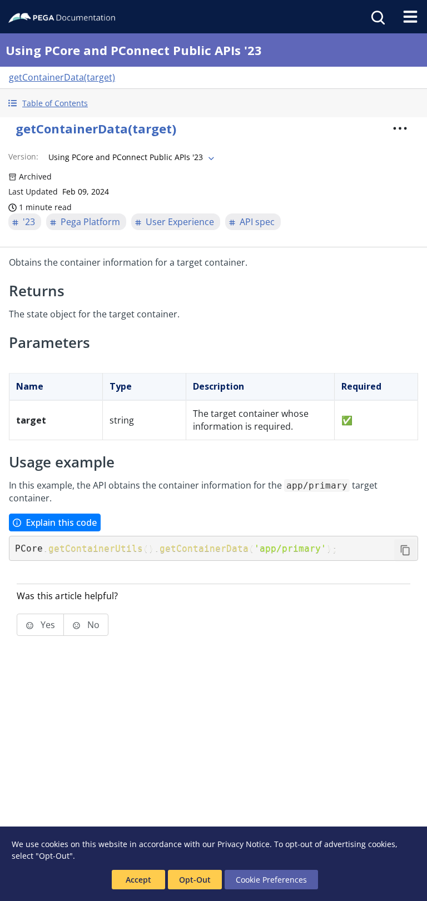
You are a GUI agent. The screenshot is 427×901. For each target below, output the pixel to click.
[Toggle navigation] (410, 16)
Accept (138, 879)
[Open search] (377, 16)
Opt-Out (195, 879)
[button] (213, 103)
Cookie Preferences (271, 879)
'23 (29, 222)
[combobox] (130, 157)
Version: (23, 156)
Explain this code (61, 522)
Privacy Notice (243, 844)
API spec (257, 222)
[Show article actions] (400, 128)
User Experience (180, 222)
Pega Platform (90, 222)
